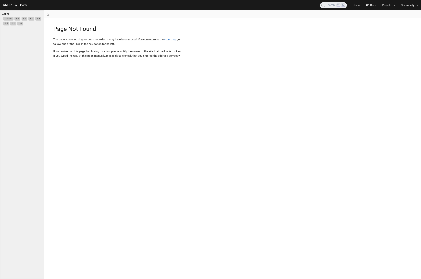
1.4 (31, 18)
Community (407, 5)
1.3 (38, 18)
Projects (386, 5)
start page (170, 39)
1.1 (13, 23)
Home (356, 5)
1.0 (20, 23)
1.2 (6, 23)
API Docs (371, 5)
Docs (23, 5)
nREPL (8, 5)
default (8, 18)
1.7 (17, 18)
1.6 (24, 18)
